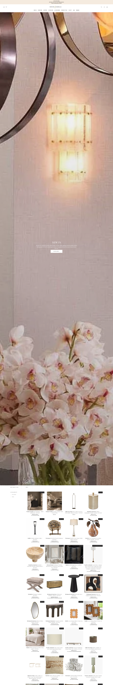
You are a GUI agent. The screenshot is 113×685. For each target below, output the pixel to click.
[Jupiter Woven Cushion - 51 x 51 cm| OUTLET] (54, 665)
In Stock (14, 494)
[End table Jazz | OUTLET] (74, 583)
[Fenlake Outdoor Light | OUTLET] (35, 527)
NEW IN (35, 10)
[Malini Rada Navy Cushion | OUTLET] (74, 554)
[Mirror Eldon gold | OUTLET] (35, 610)
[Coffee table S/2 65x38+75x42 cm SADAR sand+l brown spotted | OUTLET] (35, 665)
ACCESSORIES (57, 10)
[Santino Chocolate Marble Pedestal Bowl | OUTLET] (35, 554)
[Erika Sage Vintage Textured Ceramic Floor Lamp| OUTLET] (93, 665)
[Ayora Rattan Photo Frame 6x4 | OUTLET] (74, 610)
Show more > (56, 251)
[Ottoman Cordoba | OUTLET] (35, 583)
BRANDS (77, 10)
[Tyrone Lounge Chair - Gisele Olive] (54, 501)
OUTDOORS (50, 10)
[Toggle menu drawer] (4, 7)
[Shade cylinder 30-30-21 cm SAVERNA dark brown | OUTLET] (93, 637)
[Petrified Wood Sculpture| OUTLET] (54, 527)
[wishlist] (6, 7)
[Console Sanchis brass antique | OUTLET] (54, 610)
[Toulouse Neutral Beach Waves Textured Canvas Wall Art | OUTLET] (54, 554)
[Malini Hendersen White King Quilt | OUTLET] (35, 637)
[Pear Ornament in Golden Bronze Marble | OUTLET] (93, 527)
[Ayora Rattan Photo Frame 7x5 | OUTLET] (93, 610)
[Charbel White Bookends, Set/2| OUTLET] (74, 665)
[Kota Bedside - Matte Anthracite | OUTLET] (35, 501)
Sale (13, 496)
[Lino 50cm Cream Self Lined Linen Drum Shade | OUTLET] (54, 637)
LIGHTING (45, 10)
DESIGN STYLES (64, 10)
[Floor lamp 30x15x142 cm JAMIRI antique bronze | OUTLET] (74, 501)
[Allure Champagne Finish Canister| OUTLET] (93, 501)
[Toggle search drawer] (101, 7)
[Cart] (107, 7)
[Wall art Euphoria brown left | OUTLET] (93, 583)
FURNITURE (40, 10)
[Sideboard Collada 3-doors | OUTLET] (54, 583)
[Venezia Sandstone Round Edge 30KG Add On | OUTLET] (74, 637)
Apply (27, 487)
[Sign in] (104, 7)
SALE (74, 10)
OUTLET (70, 10)
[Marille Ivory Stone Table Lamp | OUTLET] (74, 527)
